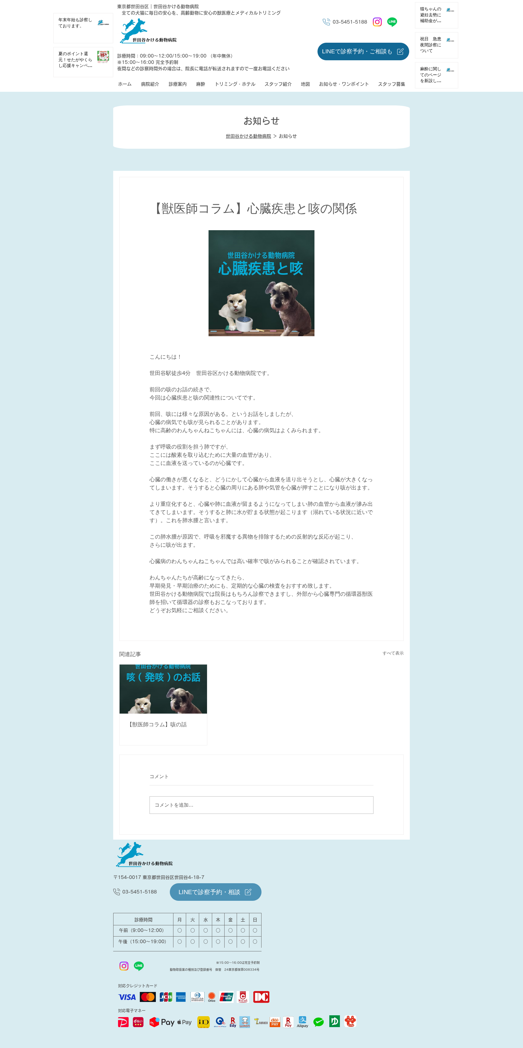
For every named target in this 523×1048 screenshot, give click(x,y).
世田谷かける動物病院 (248, 136)
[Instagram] (377, 22)
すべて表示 (393, 653)
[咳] (163, 689)
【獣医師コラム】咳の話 (157, 724)
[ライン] (392, 22)
